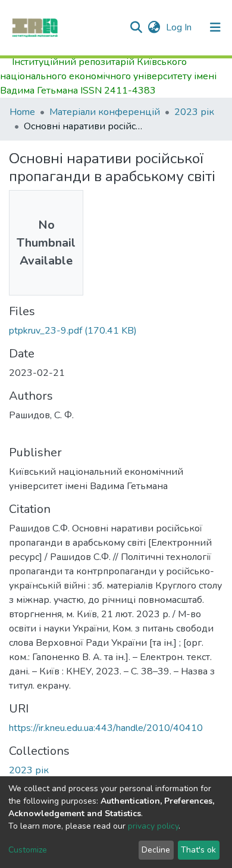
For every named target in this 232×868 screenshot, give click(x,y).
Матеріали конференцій (104, 112)
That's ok (198, 849)
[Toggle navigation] (215, 27)
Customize (27, 849)
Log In (180, 27)
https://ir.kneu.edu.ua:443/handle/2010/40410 (106, 728)
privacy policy (153, 826)
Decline (156, 849)
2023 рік (194, 112)
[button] (154, 27)
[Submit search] (136, 27)
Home (22, 112)
